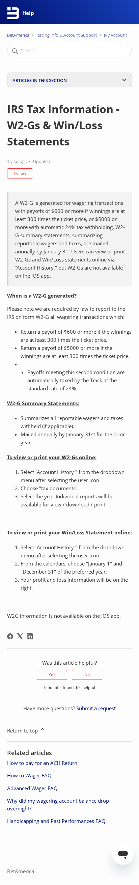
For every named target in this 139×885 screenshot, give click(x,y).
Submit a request (96, 708)
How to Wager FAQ (29, 775)
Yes (52, 674)
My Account (115, 35)
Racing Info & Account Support (66, 35)
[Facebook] (10, 636)
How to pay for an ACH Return (42, 762)
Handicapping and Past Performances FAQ (56, 821)
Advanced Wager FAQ (32, 788)
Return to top (23, 730)
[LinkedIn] (30, 636)
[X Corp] (20, 636)
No (87, 674)
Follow (20, 173)
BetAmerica (18, 35)
